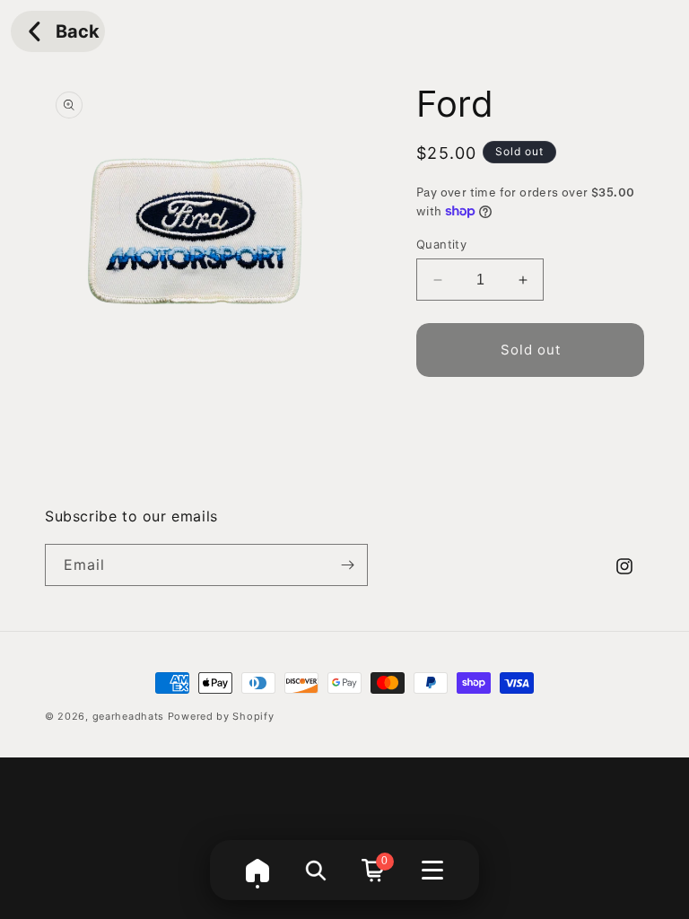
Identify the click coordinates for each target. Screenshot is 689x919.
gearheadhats (128, 716)
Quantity (441, 244)
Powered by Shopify (221, 716)
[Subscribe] (347, 565)
